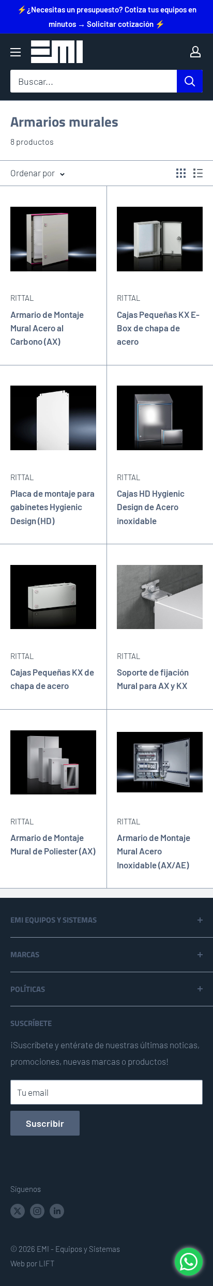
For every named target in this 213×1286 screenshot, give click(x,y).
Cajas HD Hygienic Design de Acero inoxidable (151, 507)
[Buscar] (190, 81)
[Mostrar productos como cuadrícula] (181, 173)
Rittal (22, 297)
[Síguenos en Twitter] (17, 1210)
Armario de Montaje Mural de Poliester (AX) (52, 844)
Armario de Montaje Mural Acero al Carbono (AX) (47, 328)
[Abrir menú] (15, 52)
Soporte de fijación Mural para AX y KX (153, 679)
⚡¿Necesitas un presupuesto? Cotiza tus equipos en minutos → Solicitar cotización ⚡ (106, 16)
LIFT (46, 1263)
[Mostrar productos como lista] (198, 173)
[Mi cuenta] (195, 51)
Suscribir (45, 1123)
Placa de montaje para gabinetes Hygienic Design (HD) (52, 507)
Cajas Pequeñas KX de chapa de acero (52, 679)
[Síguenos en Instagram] (37, 1210)
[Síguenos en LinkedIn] (57, 1210)
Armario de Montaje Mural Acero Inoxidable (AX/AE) (153, 851)
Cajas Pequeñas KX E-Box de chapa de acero (158, 328)
